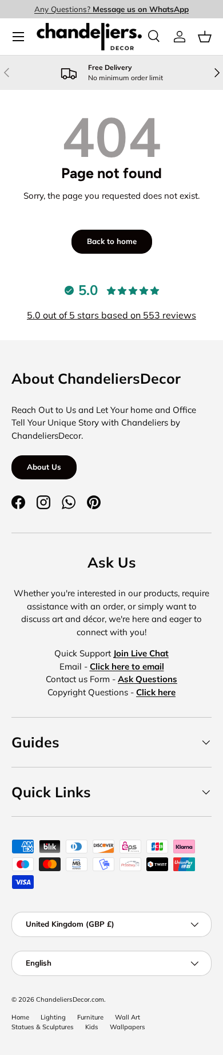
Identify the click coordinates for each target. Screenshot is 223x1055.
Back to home (112, 241)
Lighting (53, 1017)
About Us (44, 466)
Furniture (90, 1017)
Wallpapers (127, 1027)
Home (20, 1017)
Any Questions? (111, 9)
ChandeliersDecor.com (70, 999)
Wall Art (127, 1017)
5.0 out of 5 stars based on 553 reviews (111, 315)
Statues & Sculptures (42, 1027)
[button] (204, 36)
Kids (91, 1027)
